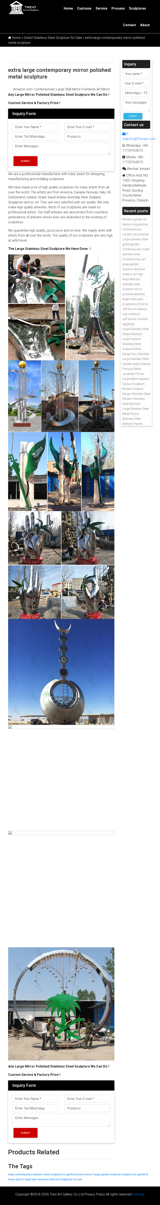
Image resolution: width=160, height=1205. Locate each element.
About (145, 25)
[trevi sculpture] (23, 7)
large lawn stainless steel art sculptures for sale (53, 1179)
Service (101, 8)
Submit (25, 161)
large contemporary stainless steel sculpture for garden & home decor (50, 1174)
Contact (129, 25)
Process (118, 8)
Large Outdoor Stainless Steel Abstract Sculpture (134, 344)
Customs (84, 8)
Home (68, 8)
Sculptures (137, 8)
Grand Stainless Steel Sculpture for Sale (53, 38)
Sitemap (138, 1194)
